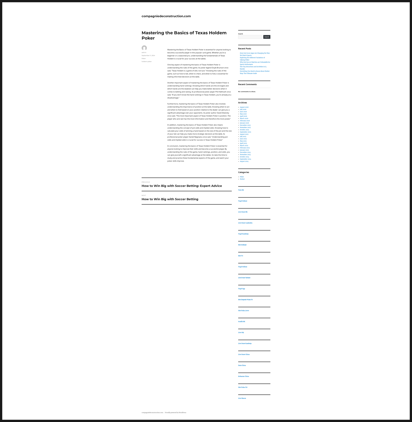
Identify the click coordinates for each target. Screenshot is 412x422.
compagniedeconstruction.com (166, 16)
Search (240, 34)
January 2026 (244, 123)
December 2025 (245, 125)
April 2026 (243, 116)
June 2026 (243, 112)
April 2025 (243, 143)
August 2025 (244, 134)
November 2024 (245, 154)
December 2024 (245, 152)
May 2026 (243, 114)
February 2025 (245, 148)
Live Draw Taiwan (244, 278)
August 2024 (244, 161)
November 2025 (245, 127)
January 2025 (244, 150)
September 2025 (245, 132)
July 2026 (243, 109)
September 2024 (245, 159)
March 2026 (244, 118)
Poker (144, 58)
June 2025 (243, 139)
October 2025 (244, 130)
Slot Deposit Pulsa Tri (245, 300)
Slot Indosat (242, 245)
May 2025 (243, 141)
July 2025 (243, 136)
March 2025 (244, 145)
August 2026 (244, 107)
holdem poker (147, 61)
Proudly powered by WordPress (175, 413)
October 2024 (244, 157)
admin (144, 52)
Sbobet (242, 179)
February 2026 (245, 121)
